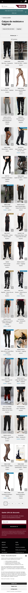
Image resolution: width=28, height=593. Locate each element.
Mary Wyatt (7, 233)
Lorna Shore (7, 61)
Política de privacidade (20, 549)
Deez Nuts (20, 290)
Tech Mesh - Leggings (21, 351)
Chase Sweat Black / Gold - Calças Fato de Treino (21, 235)
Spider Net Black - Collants (20, 177)
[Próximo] (22, 503)
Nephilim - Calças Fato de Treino (7, 293)
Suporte (3, 544)
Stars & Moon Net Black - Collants (7, 466)
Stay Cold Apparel (7, 406)
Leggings (19, 29)
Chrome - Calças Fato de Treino (21, 293)
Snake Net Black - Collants (21, 63)
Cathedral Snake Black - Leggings (7, 178)
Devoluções (4, 552)
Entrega (3, 549)
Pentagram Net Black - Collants (7, 495)
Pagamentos (5, 547)
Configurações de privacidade (19, 553)
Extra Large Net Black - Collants (20, 91)
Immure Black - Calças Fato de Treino (7, 235)
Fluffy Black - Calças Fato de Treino (7, 437)
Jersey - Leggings (21, 263)
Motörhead (20, 147)
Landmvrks (20, 117)
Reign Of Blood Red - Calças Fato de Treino (7, 409)
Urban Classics (7, 117)
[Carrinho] (25, 1)
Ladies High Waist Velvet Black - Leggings (21, 380)
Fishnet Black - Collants (7, 149)
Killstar (7, 88)
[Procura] (12, 6)
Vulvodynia (20, 435)
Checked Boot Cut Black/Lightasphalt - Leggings (7, 120)
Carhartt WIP (21, 233)
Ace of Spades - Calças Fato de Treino (20, 150)
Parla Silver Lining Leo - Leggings (7, 380)
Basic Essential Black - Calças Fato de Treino (21, 207)
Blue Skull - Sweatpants (7, 63)
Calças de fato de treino (8, 29)
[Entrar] (21, 1)
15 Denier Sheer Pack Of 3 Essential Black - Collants (21, 466)
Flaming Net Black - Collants (20, 495)
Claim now (14, 13)
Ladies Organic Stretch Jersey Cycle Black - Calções (7, 322)
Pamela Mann (21, 61)
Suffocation (21, 319)
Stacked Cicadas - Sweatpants (20, 119)
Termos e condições (20, 547)
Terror (7, 261)
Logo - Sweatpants (20, 321)
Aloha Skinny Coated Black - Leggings (7, 352)
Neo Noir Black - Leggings (7, 90)
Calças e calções (7, 17)
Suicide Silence (20, 406)
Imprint (17, 544)
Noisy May (7, 349)
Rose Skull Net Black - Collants (7, 207)
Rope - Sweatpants (20, 437)
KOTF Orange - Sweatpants (7, 264)
